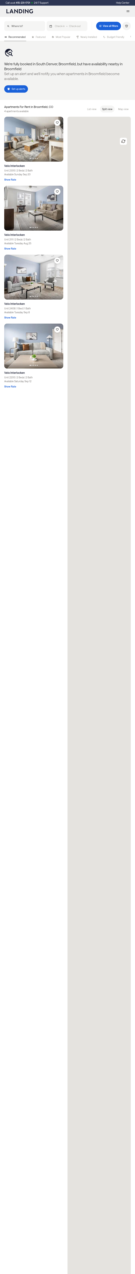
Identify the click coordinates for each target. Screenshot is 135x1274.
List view (92, 109)
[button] (67, 26)
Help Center (122, 2)
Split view (107, 109)
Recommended (16, 36)
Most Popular (63, 36)
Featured (41, 36)
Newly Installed (89, 36)
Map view (123, 109)
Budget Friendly (115, 36)
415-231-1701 (23, 2)
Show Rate (10, 179)
